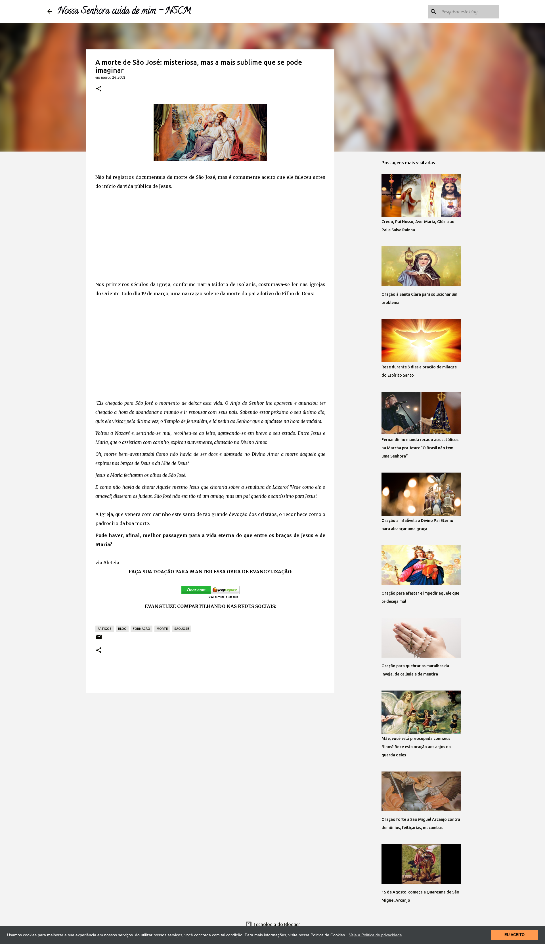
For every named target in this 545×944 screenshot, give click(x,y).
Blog (122, 628)
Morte (162, 628)
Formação (141, 628)
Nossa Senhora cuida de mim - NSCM (124, 12)
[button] (98, 89)
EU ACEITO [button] (514, 935)
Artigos (105, 628)
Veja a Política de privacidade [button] (375, 935)
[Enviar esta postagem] (98, 639)
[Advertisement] (210, 233)
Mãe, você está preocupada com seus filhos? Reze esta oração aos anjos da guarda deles (416, 746)
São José (181, 628)
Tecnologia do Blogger (276, 924)
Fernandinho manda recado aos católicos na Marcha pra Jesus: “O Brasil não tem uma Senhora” (420, 447)
